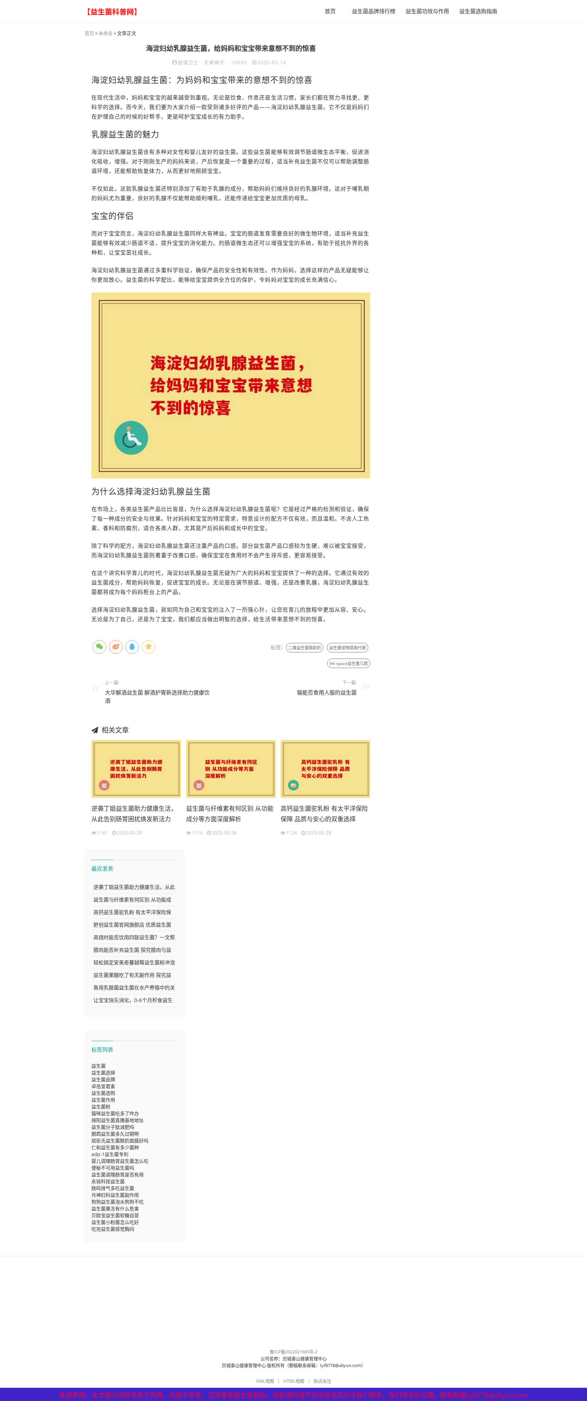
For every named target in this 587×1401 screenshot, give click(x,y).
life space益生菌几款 (349, 663)
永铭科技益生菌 (108, 1181)
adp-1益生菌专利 (109, 1154)
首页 (330, 11)
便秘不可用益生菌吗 (112, 1167)
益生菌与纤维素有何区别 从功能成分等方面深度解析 (229, 813)
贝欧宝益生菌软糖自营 (115, 1215)
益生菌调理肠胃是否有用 (117, 1174)
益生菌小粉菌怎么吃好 (115, 1222)
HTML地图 (293, 1381)
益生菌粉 (100, 1106)
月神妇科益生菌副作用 (115, 1195)
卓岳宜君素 (103, 1086)
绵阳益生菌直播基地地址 (117, 1120)
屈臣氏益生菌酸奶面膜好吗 (119, 1140)
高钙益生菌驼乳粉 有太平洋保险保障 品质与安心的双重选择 (324, 813)
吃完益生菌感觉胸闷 (112, 1229)
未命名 (106, 33)
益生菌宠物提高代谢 (347, 648)
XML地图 (265, 1381)
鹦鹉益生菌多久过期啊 (115, 1134)
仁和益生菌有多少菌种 (115, 1147)
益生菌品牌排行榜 (373, 11)
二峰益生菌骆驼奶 (304, 648)
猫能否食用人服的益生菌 (327, 692)
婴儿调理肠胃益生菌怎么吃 (119, 1161)
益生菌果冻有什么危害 (115, 1208)
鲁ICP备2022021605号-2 (293, 1352)
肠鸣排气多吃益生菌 (112, 1188)
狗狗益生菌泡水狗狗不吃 (117, 1201)
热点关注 (322, 1381)
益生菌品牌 (103, 1079)
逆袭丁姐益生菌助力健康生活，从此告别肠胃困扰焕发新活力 (134, 813)
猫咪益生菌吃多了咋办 (115, 1113)
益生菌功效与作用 (427, 11)
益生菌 (98, 1066)
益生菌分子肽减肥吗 (112, 1127)
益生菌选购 (103, 1093)
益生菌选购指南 (478, 11)
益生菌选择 (103, 1072)
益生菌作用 (103, 1100)
